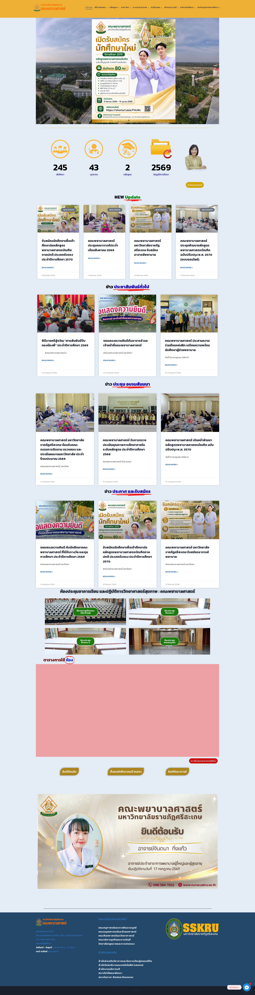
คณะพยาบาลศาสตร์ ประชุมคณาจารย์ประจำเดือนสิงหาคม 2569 (103, 245)
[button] (40, 71)
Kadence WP (136, 990)
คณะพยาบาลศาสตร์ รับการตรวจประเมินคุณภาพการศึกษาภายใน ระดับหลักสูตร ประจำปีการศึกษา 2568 (124, 447)
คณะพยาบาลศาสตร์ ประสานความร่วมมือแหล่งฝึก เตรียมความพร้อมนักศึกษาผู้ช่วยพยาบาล (187, 345)
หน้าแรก (89, 7)
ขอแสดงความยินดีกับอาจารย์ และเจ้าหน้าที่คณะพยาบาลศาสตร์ (125, 343)
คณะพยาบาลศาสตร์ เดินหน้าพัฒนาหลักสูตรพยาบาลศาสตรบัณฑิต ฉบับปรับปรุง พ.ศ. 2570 (189, 445)
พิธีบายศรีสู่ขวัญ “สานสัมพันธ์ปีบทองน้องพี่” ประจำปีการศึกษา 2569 (65, 343)
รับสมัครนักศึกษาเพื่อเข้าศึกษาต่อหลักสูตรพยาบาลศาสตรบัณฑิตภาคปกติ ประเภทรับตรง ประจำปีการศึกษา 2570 (58, 250)
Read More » (48, 267)
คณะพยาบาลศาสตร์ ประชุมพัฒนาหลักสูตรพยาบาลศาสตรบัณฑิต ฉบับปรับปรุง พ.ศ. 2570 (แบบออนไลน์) (196, 250)
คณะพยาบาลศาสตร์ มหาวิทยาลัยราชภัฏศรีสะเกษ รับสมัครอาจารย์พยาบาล (147, 247)
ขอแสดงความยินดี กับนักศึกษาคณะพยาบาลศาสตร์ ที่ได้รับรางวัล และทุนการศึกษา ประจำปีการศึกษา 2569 (64, 552)
